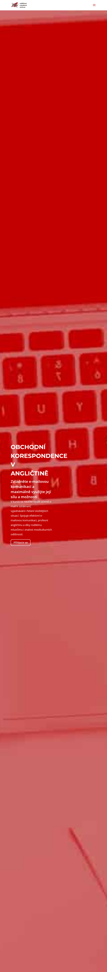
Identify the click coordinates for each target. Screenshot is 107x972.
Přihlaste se (21, 542)
